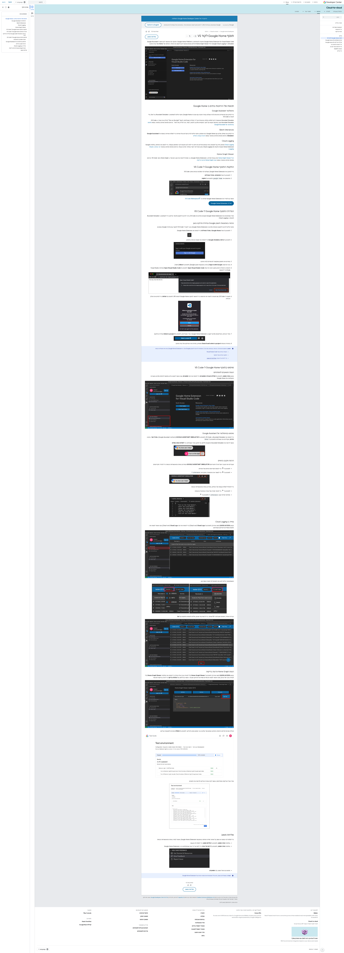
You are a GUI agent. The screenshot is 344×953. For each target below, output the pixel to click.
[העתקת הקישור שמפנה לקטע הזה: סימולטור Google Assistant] (210, 111)
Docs (287, 2)
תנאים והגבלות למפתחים (140, 928)
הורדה (221, 203)
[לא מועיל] (146, 31)
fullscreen (6, 7)
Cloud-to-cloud (334, 7)
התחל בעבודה (337, 11)
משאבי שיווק (144, 916)
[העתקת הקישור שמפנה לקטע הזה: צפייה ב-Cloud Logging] (213, 522)
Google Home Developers (227, 31)
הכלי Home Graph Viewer (226, 158)
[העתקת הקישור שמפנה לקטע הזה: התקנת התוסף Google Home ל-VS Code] (192, 167)
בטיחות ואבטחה (200, 919)
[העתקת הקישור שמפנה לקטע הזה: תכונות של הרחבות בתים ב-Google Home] (191, 106)
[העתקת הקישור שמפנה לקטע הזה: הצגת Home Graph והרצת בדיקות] (204, 672)
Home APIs (258, 913)
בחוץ (203, 935)
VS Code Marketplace (192, 199)
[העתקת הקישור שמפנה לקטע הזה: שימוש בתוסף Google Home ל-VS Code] (193, 368)
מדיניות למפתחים (142, 931)
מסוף (10, 2)
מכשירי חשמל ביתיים (198, 926)
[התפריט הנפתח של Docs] (283, 2)
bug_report (9, 7)
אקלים (203, 916)
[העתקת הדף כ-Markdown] (189, 36)
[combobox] (37, 2)
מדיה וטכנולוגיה (200, 923)
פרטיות (311, 949)
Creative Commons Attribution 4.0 (205, 897)
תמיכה (297, 11)
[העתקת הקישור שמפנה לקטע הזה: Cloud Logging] (220, 141)
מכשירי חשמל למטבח (198, 929)
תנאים (316, 949)
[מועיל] (149, 31)
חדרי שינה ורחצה (200, 932)
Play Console (87, 913)
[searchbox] (332, 17)
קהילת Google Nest (85, 924)
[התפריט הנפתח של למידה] (324, 11)
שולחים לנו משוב (211, 358)
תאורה (203, 913)
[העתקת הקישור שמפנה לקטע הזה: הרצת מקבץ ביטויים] (216, 461)
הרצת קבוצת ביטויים (199, 136)
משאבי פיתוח (144, 919)
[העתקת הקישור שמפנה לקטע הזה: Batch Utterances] (217, 130)
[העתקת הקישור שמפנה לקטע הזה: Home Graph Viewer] (215, 154)
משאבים (307, 2)
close (3, 7)
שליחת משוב (151, 37)
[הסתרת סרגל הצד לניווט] (322, 950)
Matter (316, 913)
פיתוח (315, 2)
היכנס (3, 2)
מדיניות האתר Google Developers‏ (159, 897)
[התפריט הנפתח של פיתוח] (314, 11)
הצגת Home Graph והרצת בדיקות (207, 160)
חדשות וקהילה (297, 2)
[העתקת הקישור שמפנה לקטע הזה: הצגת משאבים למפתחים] (212, 372)
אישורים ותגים (144, 913)
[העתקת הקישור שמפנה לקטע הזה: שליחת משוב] (219, 835)
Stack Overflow (86, 921)
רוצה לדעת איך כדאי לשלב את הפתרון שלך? (305, 938)
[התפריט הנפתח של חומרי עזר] (302, 11)
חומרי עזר (308, 11)
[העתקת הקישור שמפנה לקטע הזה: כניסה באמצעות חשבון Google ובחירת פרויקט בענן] (191, 223)
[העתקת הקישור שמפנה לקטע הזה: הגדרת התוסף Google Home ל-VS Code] (192, 211)
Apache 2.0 (181, 897)
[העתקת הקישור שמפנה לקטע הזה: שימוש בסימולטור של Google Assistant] (200, 433)
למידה (328, 11)
